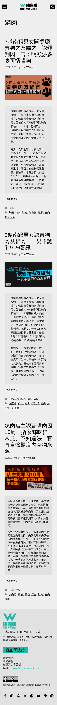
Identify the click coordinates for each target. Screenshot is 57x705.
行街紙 (32, 212)
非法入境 (10, 217)
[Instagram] (12, 696)
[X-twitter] (25, 696)
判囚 (11, 212)
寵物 (27, 594)
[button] (4, 7)
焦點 (35, 399)
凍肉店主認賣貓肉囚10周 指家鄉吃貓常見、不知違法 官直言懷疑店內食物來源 (28, 438)
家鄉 (20, 594)
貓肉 (47, 212)
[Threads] (18, 696)
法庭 (11, 208)
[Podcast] (45, 696)
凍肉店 (12, 594)
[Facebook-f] (5, 696)
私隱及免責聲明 (12, 664)
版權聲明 (8, 661)
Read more (11, 198)
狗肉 (18, 212)
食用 (7, 599)
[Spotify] (52, 696)
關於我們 (8, 658)
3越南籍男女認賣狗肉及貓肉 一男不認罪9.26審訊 (28, 241)
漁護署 (12, 403)
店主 (33, 594)
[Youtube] (38, 696)
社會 (24, 212)
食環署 (15, 408)
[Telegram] (32, 696)
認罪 (40, 212)
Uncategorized (17, 399)
